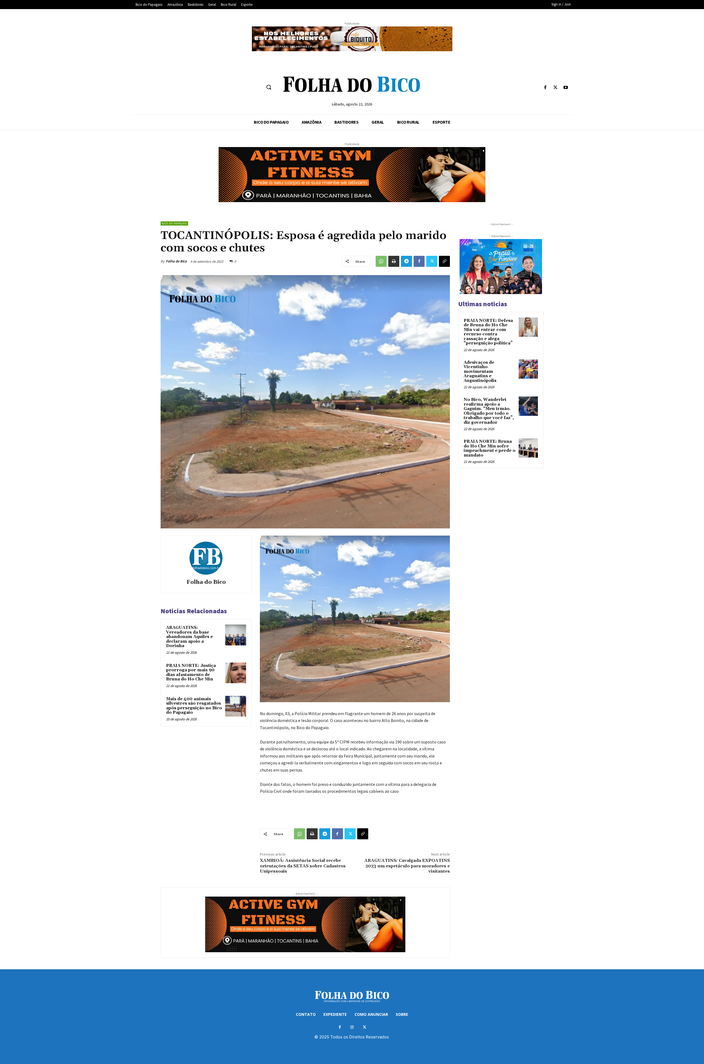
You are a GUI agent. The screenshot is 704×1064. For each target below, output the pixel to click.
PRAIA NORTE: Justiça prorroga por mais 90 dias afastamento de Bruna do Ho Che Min (191, 672)
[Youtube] (566, 87)
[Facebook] (545, 87)
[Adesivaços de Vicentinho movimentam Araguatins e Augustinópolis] (528, 369)
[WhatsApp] (381, 261)
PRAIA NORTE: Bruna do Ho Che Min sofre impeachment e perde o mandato (489, 448)
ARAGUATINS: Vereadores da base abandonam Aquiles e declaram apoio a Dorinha (189, 636)
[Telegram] (406, 261)
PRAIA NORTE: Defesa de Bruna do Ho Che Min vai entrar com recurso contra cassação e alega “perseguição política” (488, 332)
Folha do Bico (176, 261)
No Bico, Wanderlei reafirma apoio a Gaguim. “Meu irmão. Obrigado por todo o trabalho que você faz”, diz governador (489, 411)
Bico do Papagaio (174, 223)
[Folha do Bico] (205, 558)
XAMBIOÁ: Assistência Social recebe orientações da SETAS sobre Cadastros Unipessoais (303, 866)
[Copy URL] (444, 261)
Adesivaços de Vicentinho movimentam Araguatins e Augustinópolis (480, 371)
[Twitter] (555, 87)
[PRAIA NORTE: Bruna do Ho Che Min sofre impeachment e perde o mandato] (528, 448)
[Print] (393, 261)
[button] (268, 87)
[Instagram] (352, 1027)
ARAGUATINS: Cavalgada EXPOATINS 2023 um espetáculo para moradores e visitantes (407, 866)
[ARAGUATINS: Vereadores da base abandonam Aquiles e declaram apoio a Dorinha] (235, 635)
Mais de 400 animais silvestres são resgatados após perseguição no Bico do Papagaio (194, 705)
